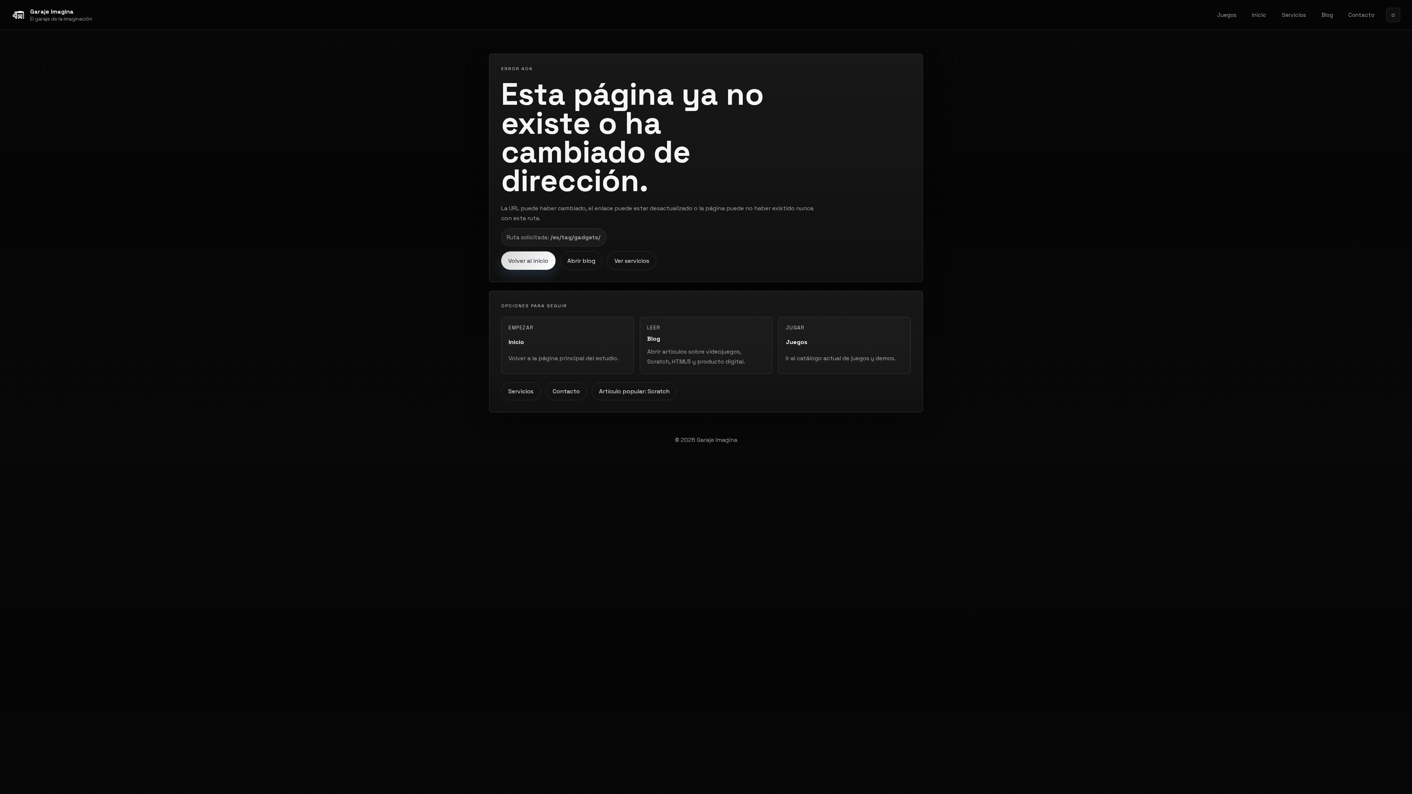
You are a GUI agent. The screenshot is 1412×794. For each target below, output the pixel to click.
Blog (1327, 14)
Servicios (1294, 14)
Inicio (1259, 14)
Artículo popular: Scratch (634, 391)
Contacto (1361, 14)
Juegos (1227, 14)
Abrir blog (581, 261)
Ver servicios (631, 261)
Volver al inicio (528, 261)
